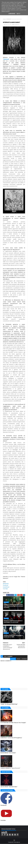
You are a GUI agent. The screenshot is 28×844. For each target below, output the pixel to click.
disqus (18, 658)
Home (4, 19)
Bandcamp (6, 583)
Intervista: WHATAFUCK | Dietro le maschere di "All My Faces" (13, 621)
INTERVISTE (8, 19)
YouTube (5, 588)
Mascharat (6, 59)
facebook (24, 658)
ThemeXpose (17, 842)
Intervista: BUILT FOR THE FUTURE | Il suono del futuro (13, 636)
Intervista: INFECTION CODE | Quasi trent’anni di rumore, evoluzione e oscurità (13, 606)
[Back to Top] (14, 840)
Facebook (5, 585)
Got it (18, 13)
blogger (13, 658)
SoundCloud (6, 587)
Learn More (11, 13)
